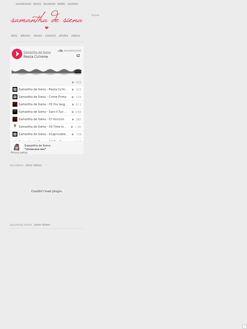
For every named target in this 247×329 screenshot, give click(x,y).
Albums (26, 35)
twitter (61, 4)
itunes (37, 4)
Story (15, 35)
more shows (42, 224)
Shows (39, 35)
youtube (73, 4)
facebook (49, 4)
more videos (34, 165)
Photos (64, 35)
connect (51, 35)
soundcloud (23, 4)
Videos (75, 35)
